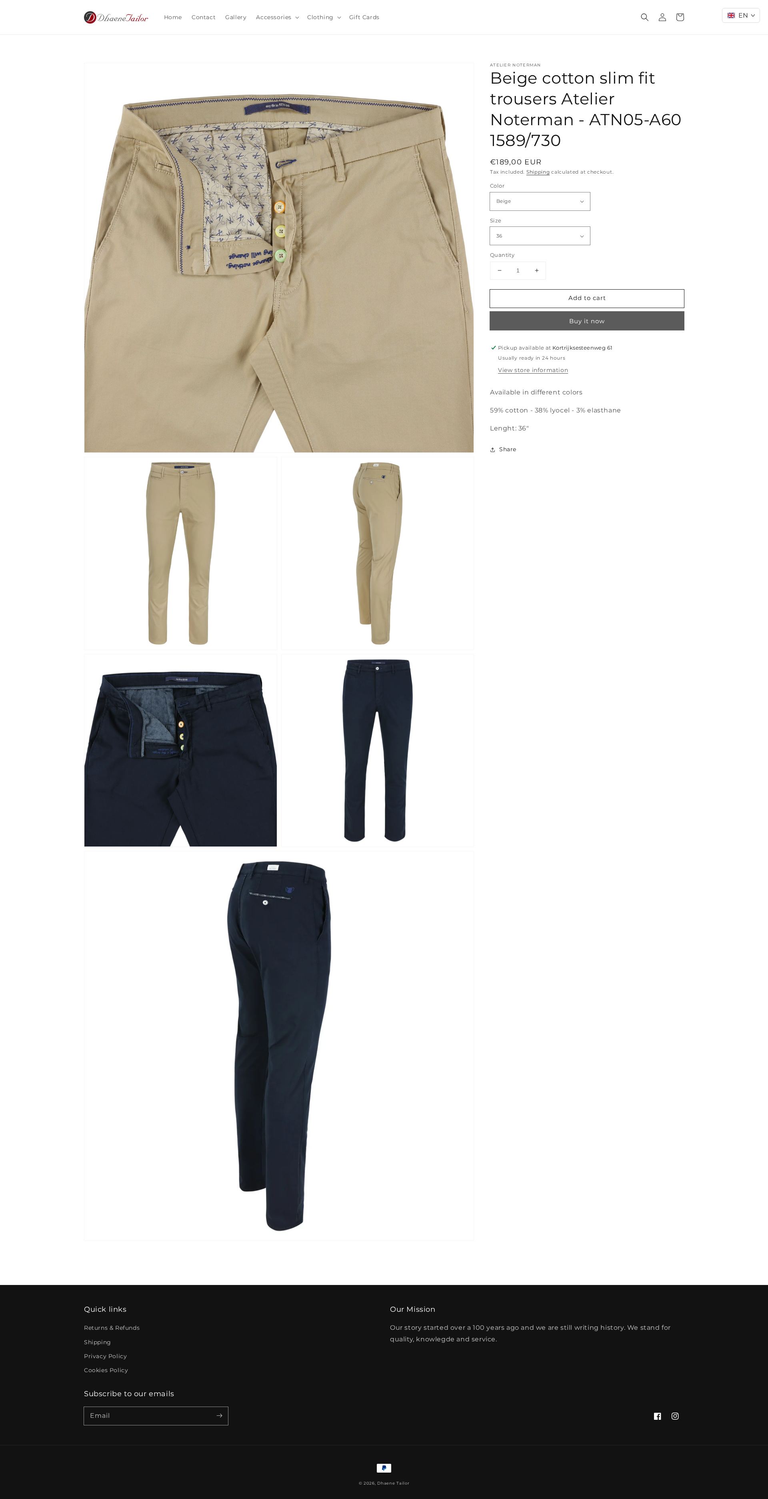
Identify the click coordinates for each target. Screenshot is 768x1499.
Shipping (538, 172)
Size (496, 220)
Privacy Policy (105, 1356)
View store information (533, 370)
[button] (276, 17)
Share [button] (507, 449)
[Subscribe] (219, 1416)
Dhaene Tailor (393, 1483)
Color (497, 185)
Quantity (502, 255)
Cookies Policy (106, 1370)
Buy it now (587, 321)
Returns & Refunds (112, 1327)
